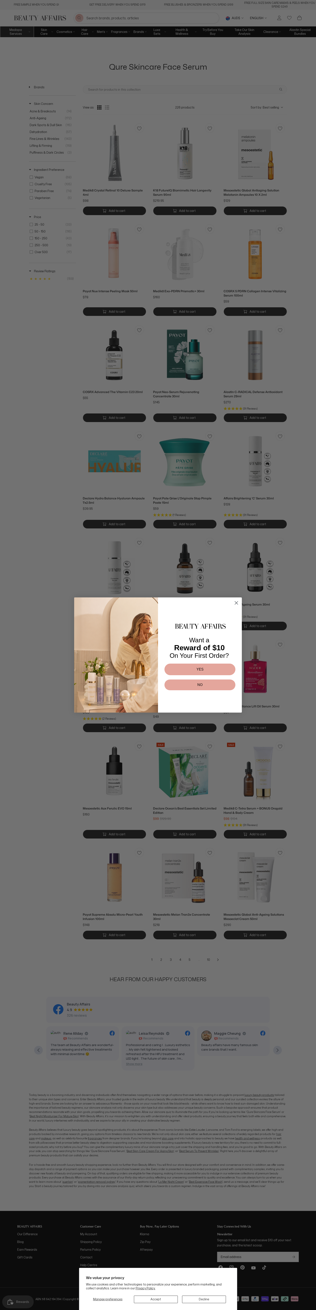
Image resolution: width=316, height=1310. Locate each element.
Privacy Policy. (145, 1288)
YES (200, 669)
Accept (155, 1299)
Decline (204, 1299)
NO (199, 685)
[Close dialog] (236, 603)
